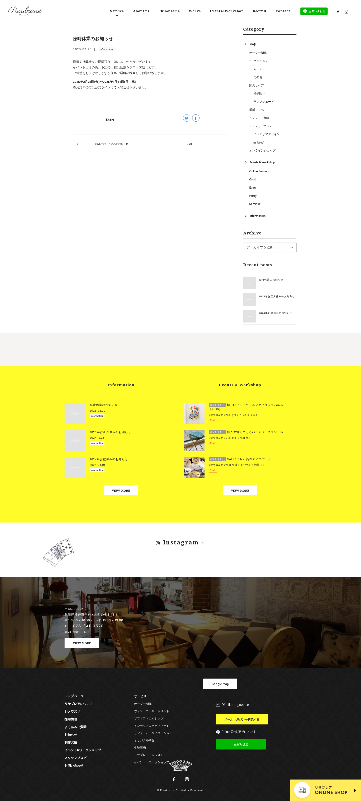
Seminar (254, 204)
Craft (252, 179)
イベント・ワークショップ (151, 762)
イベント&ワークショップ (83, 750)
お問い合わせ (74, 765)
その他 (257, 77)
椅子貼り (259, 93)
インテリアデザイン (266, 134)
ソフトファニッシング (148, 718)
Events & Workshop (262, 162)
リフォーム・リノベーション (153, 733)
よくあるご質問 (75, 726)
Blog (252, 44)
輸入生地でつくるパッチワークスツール (246, 432)
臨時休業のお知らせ (271, 279)
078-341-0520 (88, 625)
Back (189, 144)
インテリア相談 (259, 118)
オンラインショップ (262, 150)
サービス (140, 696)
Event (253, 187)
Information (106, 49)
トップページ (74, 696)
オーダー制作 (258, 52)
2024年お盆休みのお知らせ (275, 313)
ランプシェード (263, 101)
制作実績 (71, 742)
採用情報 (71, 719)
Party (253, 195)
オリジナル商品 (144, 740)
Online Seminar (259, 171)
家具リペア (256, 85)
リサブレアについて (79, 703)
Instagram (181, 542)
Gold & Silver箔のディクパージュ (242, 459)
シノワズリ (72, 711)
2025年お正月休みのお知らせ (111, 144)
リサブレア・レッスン (148, 755)
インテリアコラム (261, 126)
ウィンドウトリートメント (151, 711)
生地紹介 (259, 142)
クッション (260, 61)
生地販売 (140, 747)
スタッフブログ (75, 757)
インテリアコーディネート (151, 725)
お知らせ (71, 734)
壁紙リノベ (256, 109)
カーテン (259, 69)
